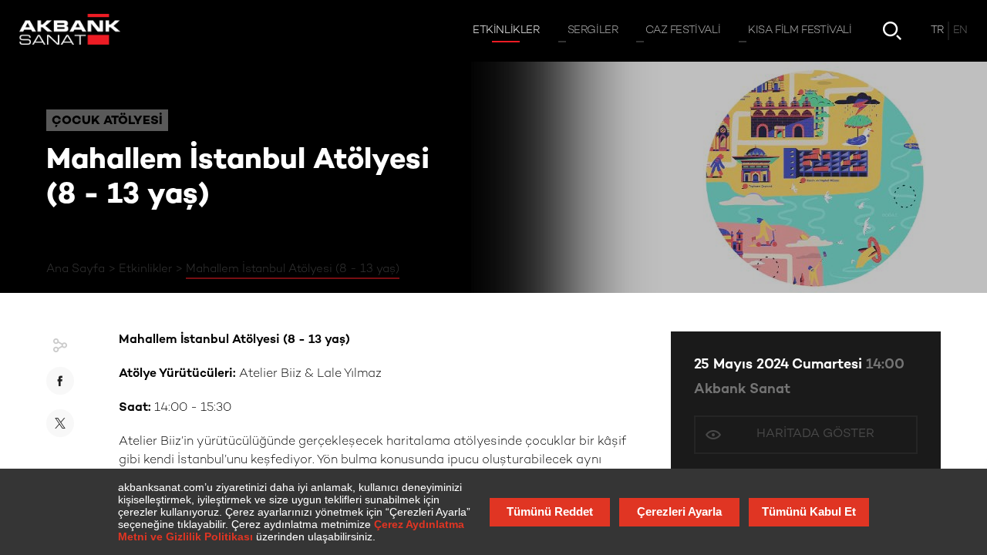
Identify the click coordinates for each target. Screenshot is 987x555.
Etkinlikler (145, 269)
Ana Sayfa (75, 269)
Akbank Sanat (742, 389)
